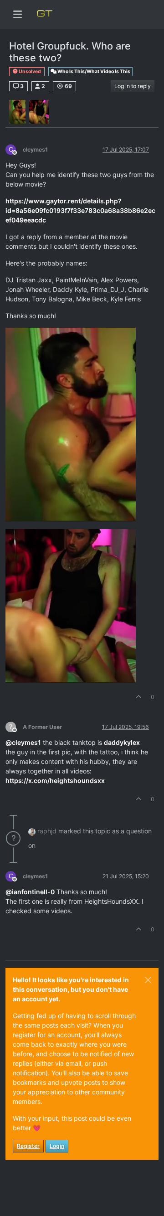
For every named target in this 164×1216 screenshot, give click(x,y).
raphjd (46, 831)
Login (57, 1145)
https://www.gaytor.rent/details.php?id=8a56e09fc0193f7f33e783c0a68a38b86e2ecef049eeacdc (80, 210)
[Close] (148, 980)
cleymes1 (35, 149)
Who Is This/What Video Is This (93, 71)
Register (28, 1145)
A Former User (42, 727)
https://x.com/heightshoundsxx (55, 780)
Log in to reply (132, 86)
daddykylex (122, 742)
